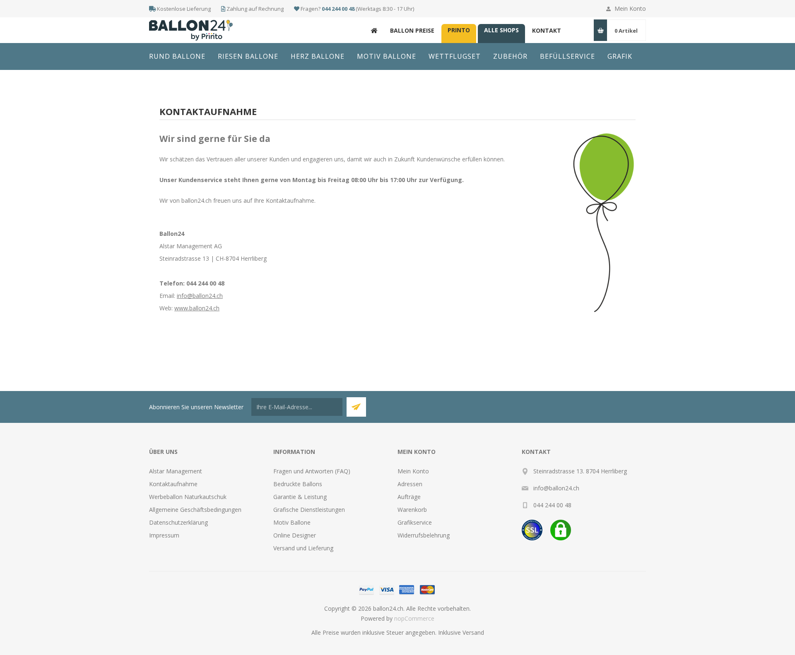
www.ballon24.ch (196, 308)
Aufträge (409, 497)
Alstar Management (175, 471)
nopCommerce (414, 618)
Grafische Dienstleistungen (309, 509)
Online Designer (294, 535)
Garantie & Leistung (300, 497)
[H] (374, 30)
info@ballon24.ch (200, 296)
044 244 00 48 (338, 8)
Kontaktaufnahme (173, 484)
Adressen (410, 484)
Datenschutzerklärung (178, 522)
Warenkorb (412, 509)
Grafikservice (415, 522)
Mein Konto (630, 8)
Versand (473, 632)
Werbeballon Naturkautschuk (187, 497)
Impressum (164, 535)
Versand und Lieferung (303, 548)
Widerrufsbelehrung (424, 535)
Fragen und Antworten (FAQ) (311, 471)
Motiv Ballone (292, 522)
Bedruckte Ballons (297, 484)
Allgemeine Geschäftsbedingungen (195, 509)
